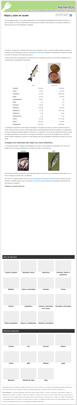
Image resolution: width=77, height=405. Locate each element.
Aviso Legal (40, 401)
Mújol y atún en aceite (16, 15)
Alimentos (66, 7)
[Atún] (53, 170)
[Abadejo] (23, 170)
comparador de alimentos (36, 52)
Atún (53, 151)
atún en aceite (54, 85)
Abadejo (23, 151)
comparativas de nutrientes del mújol (43, 178)
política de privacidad (32, 401)
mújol (33, 85)
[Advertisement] (38, 37)
